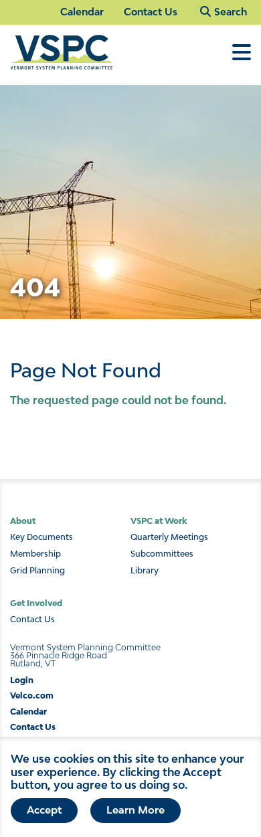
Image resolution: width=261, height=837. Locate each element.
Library (144, 570)
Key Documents (41, 537)
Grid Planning (37, 570)
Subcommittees (161, 554)
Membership (35, 554)
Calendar (82, 11)
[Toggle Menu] (241, 59)
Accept (44, 810)
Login (21, 680)
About (22, 521)
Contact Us (150, 11)
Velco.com (32, 695)
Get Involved (36, 603)
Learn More (135, 810)
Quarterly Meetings (169, 537)
